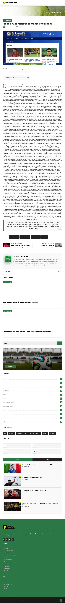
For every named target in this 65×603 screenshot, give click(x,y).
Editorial (4, 379)
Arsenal (52, 433)
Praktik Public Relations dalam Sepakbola (33, 180)
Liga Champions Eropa (35, 433)
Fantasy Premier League (8, 402)
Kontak (6, 586)
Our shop (10, 366)
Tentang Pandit (8, 584)
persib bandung (25, 237)
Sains (4, 387)
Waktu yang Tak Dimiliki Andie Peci (32, 477)
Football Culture (7, 414)
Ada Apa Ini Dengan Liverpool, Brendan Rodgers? (20, 302)
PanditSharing (7, 9)
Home (5, 582)
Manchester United (21, 433)
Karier (5, 588)
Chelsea (44, 237)
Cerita (4, 421)
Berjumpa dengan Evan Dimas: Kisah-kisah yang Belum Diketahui (27, 331)
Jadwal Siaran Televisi (8, 406)
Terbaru (4, 394)
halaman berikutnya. (10, 180)
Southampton (35, 237)
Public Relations (14, 237)
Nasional (5, 418)
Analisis (4, 410)
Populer (17, 459)
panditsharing (24, 256)
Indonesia (11, 433)
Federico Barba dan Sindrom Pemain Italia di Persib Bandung (39, 465)
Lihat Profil (8, 271)
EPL (5, 433)
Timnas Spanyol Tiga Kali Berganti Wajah (34, 490)
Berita (4, 398)
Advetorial (5, 383)
